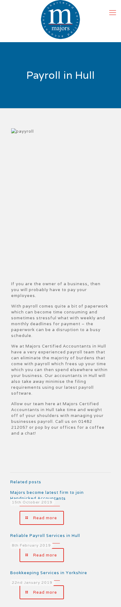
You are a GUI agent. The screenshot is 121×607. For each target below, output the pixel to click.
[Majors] (60, 19)
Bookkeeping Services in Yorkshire (48, 572)
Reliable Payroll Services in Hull (45, 535)
